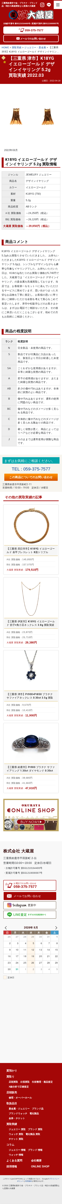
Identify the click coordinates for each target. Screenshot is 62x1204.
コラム (10, 1144)
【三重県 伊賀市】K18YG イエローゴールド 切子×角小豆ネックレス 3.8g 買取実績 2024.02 (31, 623)
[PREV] (6, 927)
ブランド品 (37, 1108)
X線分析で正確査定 (19, 1086)
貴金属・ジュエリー (19, 1108)
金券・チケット (17, 1118)
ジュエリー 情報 (17, 1150)
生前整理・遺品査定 (42, 1082)
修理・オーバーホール (20, 1097)
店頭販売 (11, 1092)
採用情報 (11, 1166)
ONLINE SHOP (40, 1166)
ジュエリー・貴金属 (35, 47)
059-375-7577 (34, 30)
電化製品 (34, 1113)
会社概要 (36, 1160)
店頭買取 (13, 1082)
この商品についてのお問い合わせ (31, 477)
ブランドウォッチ (18, 1113)
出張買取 (25, 1082)
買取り (10, 1076)
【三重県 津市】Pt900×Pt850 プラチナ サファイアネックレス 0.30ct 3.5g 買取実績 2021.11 (30, 696)
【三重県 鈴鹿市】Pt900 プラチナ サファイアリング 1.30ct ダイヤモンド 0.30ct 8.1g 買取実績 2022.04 (31, 769)
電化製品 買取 (33, 1134)
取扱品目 (11, 1103)
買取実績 (16, 47)
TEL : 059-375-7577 (31, 468)
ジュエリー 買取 (17, 1129)
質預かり (11, 1070)
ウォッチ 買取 (16, 1134)
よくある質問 (15, 1160)
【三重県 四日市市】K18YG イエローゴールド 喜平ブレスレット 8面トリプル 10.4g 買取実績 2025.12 (31, 550)
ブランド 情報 (35, 1150)
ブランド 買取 (35, 1129)
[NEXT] (55, 927)
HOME (5, 47)
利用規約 (28, 1181)
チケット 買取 (16, 1139)
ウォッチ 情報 (16, 1155)
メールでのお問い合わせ (33, 38)
